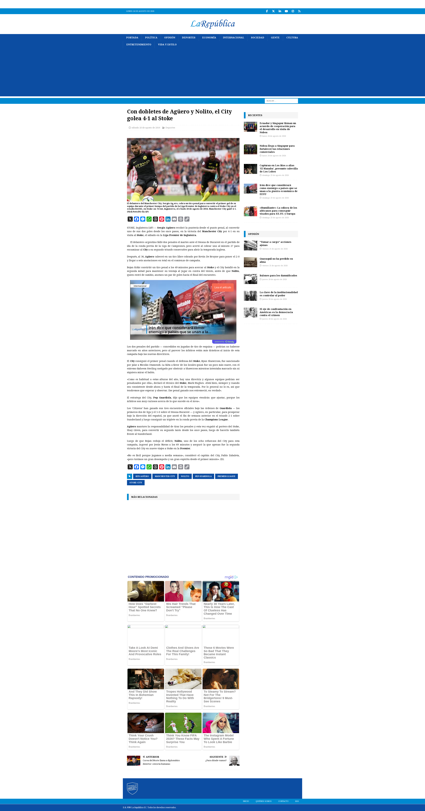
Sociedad (257, 37)
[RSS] (299, 11)
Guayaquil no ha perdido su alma (276, 260)
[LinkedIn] (280, 11)
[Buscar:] (281, 100)
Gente (275, 37)
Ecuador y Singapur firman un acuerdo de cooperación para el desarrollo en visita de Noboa (278, 128)
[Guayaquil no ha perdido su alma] (250, 262)
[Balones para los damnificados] (250, 279)
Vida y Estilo (167, 44)
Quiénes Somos (264, 801)
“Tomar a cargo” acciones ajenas (275, 243)
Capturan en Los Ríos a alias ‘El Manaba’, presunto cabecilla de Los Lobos (279, 168)
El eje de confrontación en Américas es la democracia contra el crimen (276, 312)
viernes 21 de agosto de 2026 (275, 249)
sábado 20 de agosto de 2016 (146, 127)
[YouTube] (286, 11)
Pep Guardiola (203, 476)
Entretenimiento (138, 44)
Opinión (169, 37)
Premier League (226, 476)
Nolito (185, 476)
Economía (209, 37)
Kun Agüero (142, 476)
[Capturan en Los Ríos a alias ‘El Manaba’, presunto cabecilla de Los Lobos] (250, 169)
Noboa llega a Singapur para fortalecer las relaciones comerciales (277, 148)
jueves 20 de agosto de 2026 (274, 279)
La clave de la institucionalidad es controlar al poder (279, 294)
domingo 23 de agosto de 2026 (275, 175)
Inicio (246, 801)
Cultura (292, 37)
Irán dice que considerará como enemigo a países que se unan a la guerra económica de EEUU (279, 190)
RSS (297, 801)
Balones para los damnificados (278, 275)
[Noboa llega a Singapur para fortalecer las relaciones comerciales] (250, 149)
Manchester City (165, 476)
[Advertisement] (212, 73)
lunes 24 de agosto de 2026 (274, 136)
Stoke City (135, 482)
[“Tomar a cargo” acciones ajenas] (250, 245)
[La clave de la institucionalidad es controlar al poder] (250, 296)
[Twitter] (273, 11)
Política (151, 37)
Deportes (188, 37)
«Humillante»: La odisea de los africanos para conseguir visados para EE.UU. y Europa (278, 210)
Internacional (233, 37)
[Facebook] (267, 11)
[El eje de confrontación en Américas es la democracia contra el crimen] (250, 313)
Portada (132, 37)
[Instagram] (293, 11)
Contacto (283, 801)
